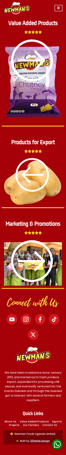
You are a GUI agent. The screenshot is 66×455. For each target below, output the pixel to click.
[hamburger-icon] (58, 8)
